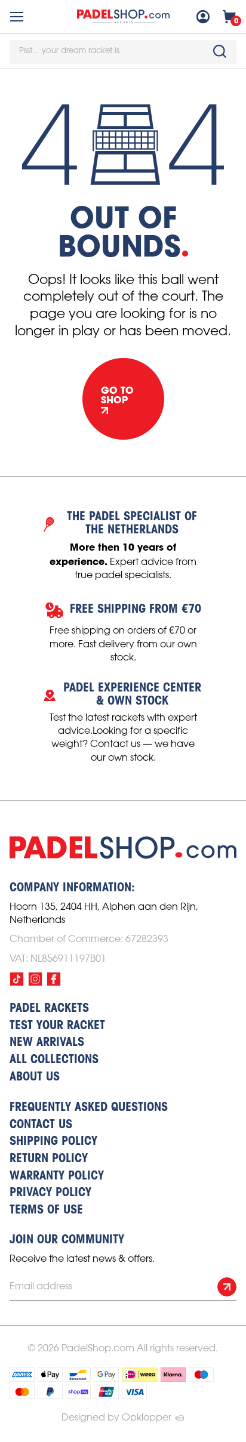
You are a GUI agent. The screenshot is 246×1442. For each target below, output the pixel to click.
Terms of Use (46, 1210)
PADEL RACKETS (49, 1008)
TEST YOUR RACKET (57, 1026)
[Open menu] (17, 17)
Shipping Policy (53, 1142)
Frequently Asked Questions (89, 1108)
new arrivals (47, 1043)
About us (35, 1077)
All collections (54, 1060)
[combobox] (123, 52)
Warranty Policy (57, 1176)
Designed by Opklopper (116, 1417)
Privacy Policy (50, 1193)
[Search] (220, 51)
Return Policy (49, 1159)
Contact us (41, 1125)
